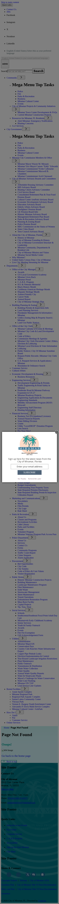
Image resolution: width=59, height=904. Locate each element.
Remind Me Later (34, 479)
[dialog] (29, 457)
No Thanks (22, 479)
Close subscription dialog (57, 432)
